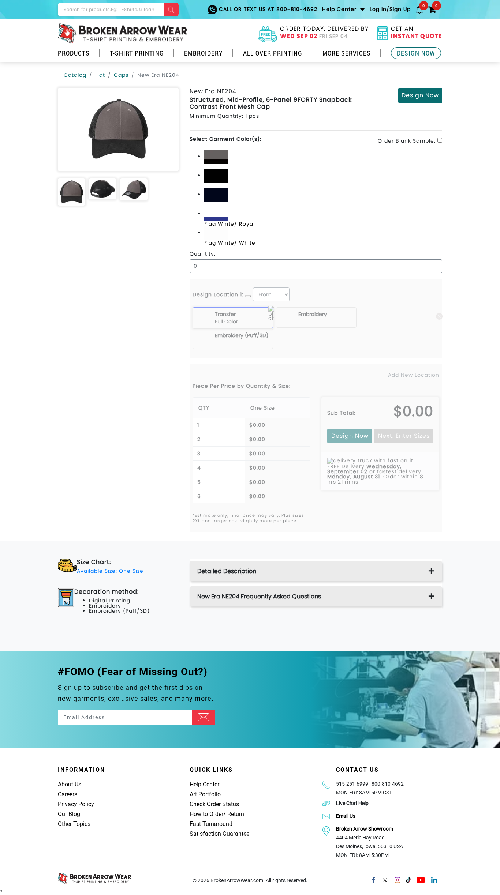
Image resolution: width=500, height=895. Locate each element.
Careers (67, 794)
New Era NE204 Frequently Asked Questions (259, 596)
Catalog (75, 75)
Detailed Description (226, 571)
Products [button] (74, 53)
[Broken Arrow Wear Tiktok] (408, 879)
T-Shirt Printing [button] (137, 53)
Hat (100, 75)
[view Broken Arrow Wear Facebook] (373, 879)
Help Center (204, 784)
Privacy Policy (76, 804)
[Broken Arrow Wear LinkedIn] (434, 879)
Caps (121, 75)
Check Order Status (214, 804)
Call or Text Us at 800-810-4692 (267, 9)
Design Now (416, 53)
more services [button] (346, 53)
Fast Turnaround (211, 823)
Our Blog (69, 814)
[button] (419, 9)
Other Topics (74, 823)
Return (235, 814)
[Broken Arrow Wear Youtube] (421, 879)
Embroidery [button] (203, 53)
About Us (69, 784)
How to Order (206, 814)
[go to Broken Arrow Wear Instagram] (397, 879)
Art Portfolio (205, 794)
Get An (416, 33)
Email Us (345, 816)
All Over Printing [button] (272, 53)
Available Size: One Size (110, 571)
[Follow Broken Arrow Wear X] (384, 879)
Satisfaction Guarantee (219, 833)
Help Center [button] (340, 9)
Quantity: (203, 253)
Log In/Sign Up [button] (390, 9)
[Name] (203, 717)
